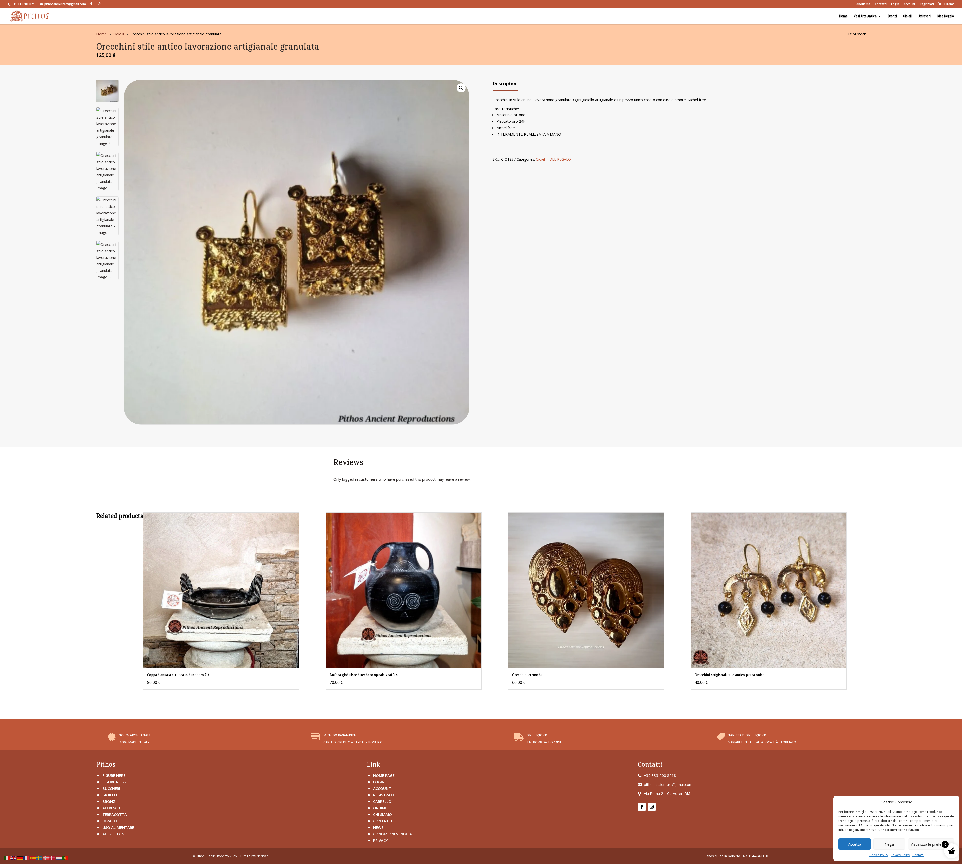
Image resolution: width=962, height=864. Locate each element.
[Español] (33, 857)
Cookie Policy (878, 855)
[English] (13, 857)
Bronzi (892, 16)
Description (505, 83)
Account (909, 4)
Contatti (918, 855)
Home (843, 16)
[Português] (65, 857)
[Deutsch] (20, 857)
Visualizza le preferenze (931, 844)
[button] (461, 87)
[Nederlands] (59, 857)
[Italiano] (7, 857)
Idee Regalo (945, 16)
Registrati (927, 4)
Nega (889, 844)
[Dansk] (52, 857)
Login (895, 4)
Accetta (854, 844)
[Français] (26, 857)
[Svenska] (39, 857)
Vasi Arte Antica (865, 16)
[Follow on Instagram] (652, 807)
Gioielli (907, 16)
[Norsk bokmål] (46, 857)
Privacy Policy (900, 855)
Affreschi (925, 16)
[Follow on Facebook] (642, 807)
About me (863, 4)
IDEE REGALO (559, 159)
